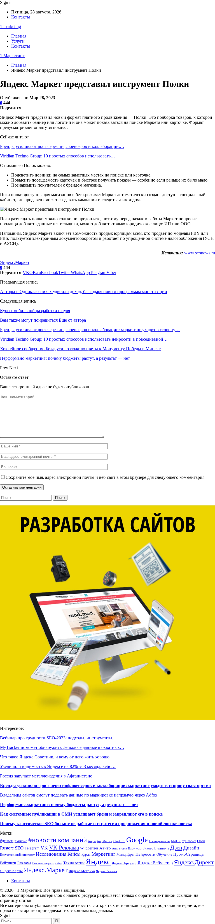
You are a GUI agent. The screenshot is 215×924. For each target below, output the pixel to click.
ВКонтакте (161, 848)
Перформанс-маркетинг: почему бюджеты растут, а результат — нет (69, 804)
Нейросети (145, 854)
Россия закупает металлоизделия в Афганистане (46, 776)
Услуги (18, 41)
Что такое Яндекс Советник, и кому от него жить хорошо (54, 756)
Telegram (32, 848)
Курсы (85, 854)
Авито (105, 848)
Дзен (176, 847)
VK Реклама (64, 847)
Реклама (24, 863)
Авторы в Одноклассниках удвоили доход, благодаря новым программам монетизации (83, 291)
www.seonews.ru (199, 252)
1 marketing (10, 26)
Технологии (74, 862)
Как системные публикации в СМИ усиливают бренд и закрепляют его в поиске (81, 814)
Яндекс (98, 861)
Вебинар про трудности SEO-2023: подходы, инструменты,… (59, 737)
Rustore (7, 848)
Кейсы (73, 854)
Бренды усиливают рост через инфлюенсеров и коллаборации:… (62, 146)
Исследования (51, 854)
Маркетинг (103, 854)
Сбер (58, 863)
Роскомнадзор (43, 863)
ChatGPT (119, 841)
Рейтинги (8, 863)
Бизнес (147, 848)
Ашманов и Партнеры (126, 848)
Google (137, 840)
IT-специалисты (159, 841)
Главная (18, 36)
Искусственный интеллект (17, 854)
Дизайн (191, 848)
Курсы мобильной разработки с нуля (35, 310)
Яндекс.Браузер (124, 863)
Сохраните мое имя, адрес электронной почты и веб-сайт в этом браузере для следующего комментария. (105, 477)
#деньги (6, 841)
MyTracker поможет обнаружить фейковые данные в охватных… (62, 747)
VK (44, 848)
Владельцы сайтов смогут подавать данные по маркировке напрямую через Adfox (78, 795)
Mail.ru (176, 841)
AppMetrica (104, 841)
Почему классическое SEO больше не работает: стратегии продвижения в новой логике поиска (96, 823)
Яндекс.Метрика (82, 871)
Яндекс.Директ (194, 862)
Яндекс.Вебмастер (155, 862)
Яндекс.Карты (11, 871)
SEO (19, 848)
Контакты (20, 17)
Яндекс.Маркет (14, 262)
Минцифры (125, 854)
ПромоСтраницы (188, 854)
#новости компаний (57, 840)
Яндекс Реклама (106, 871)
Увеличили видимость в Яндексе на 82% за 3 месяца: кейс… (58, 766)
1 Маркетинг (12, 55)
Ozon (201, 841)
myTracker (189, 841)
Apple (92, 841)
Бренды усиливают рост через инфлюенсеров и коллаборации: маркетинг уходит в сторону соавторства (105, 785)
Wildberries (89, 848)
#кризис (21, 841)
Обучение (164, 854)
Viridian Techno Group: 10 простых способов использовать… (57, 156)
